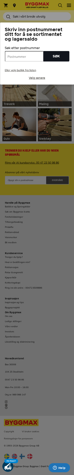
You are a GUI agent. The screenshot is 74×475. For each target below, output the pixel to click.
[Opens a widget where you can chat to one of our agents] (59, 468)
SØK (56, 56)
